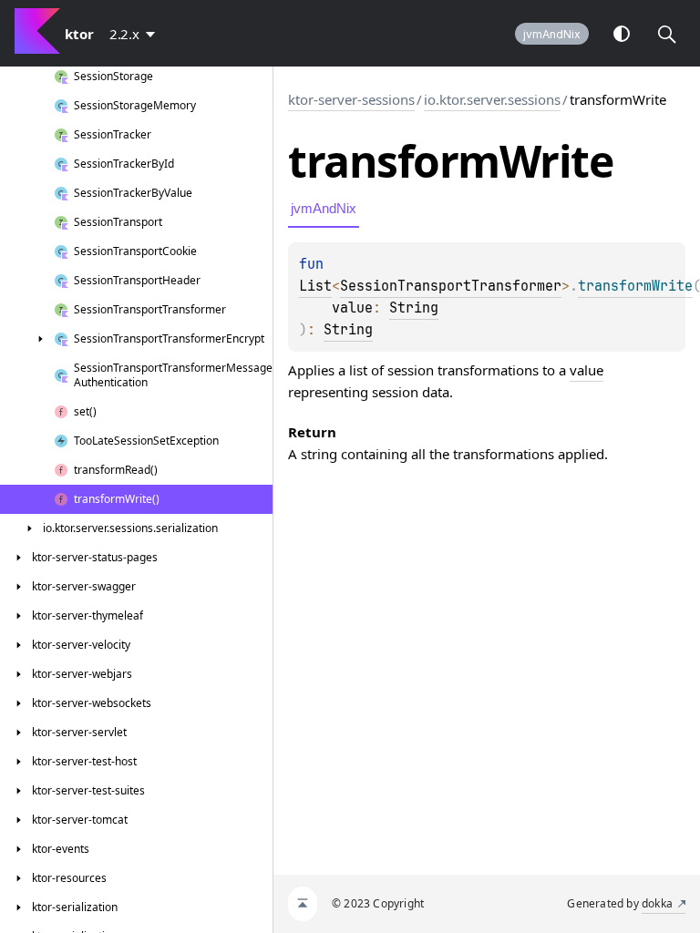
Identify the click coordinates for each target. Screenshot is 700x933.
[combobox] (136, 33)
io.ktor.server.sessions (492, 99)
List (315, 286)
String (413, 308)
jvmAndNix (552, 34)
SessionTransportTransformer (450, 286)
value (586, 370)
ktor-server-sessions (351, 99)
